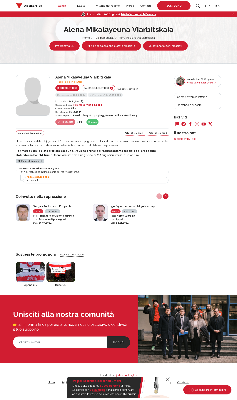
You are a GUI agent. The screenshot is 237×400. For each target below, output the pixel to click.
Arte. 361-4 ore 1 (134, 133)
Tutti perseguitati (104, 37)
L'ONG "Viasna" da (105, 95)
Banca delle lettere (98, 88)
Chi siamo (183, 382)
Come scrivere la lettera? (192, 97)
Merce (130, 5)
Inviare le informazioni (30, 133)
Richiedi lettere (67, 88)
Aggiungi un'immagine (72, 254)
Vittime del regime (108, 5)
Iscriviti (118, 342)
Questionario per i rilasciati (165, 45)
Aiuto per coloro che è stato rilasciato (111, 45)
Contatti (145, 5)
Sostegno (173, 5)
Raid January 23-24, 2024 (87, 105)
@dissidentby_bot (185, 138)
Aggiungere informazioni (210, 389)
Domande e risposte (189, 104)
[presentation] (159, 196)
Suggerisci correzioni (127, 89)
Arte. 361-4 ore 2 (158, 133)
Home (86, 37)
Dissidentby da (71, 95)
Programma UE (64, 45)
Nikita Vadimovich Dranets (138, 14)
